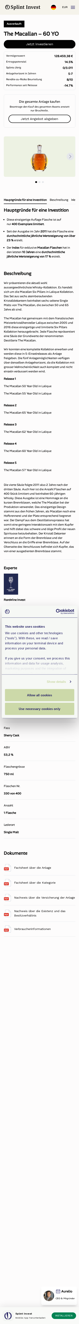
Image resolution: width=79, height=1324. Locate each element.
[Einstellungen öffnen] (54, 7)
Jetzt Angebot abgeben (39, 119)
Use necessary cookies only (39, 709)
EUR (64, 7)
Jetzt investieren (39, 44)
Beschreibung (59, 200)
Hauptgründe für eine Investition (25, 200)
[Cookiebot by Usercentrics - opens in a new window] (56, 611)
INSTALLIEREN (63, 1315)
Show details (56, 681)
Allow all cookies (39, 695)
